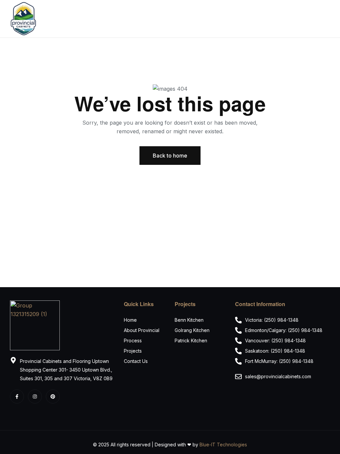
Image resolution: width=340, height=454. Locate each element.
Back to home (170, 155)
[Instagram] (35, 396)
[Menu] (327, 19)
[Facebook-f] (17, 396)
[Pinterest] (53, 396)
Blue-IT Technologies (223, 444)
